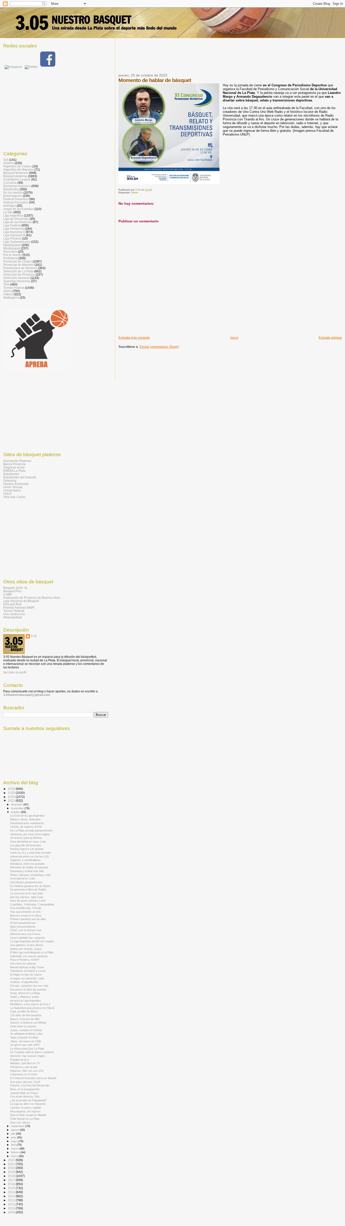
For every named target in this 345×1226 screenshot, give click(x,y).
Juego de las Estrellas (18, 209)
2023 (12, 800)
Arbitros (8, 163)
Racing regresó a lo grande (26, 848)
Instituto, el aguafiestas (24, 981)
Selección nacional (16, 277)
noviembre (17, 808)
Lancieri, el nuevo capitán (25, 1107)
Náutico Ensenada (16, 483)
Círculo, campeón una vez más (29, 985)
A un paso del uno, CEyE (25, 1081)
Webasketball (12, 617)
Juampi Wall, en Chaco (24, 1092)
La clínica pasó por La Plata (27, 1048)
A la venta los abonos (23, 963)
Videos (8, 294)
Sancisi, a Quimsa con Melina (28, 1022)
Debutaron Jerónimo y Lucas (28, 970)
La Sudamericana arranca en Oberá (32, 1007)
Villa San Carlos (14, 497)
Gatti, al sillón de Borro (24, 1011)
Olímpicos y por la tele (23, 1066)
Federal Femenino (16, 199)
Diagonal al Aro (13, 467)
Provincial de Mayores (18, 264)
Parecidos (10, 251)
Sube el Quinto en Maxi (24, 1037)
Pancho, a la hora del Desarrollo (29, 1085)
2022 (12, 1160)
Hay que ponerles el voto (25, 911)
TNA (6, 284)
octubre (16, 812)
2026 (12, 788)
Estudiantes (11, 474)
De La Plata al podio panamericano (31, 830)
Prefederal (10, 258)
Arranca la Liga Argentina (25, 1000)
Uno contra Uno (14, 614)
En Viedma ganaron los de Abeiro (30, 886)
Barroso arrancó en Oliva (25, 915)
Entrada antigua (330, 338)
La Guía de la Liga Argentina (27, 815)
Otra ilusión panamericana (26, 882)
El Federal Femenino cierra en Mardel (33, 1078)
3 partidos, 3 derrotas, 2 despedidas (32, 904)
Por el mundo (12, 254)
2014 (12, 1192)
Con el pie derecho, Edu (24, 1096)
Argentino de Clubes (17, 166)
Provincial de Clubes (17, 261)
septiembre (18, 1126)
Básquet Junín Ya (15, 587)
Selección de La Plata (18, 271)
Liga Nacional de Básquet (21, 601)
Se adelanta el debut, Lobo (26, 1033)
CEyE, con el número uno (25, 930)
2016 (12, 1184)
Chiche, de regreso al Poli (25, 826)
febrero (15, 1152)
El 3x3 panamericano (23, 922)
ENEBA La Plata (14, 470)
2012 (12, 1200)
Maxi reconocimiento (22, 926)
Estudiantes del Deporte (19, 477)
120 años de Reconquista (25, 1015)
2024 (12, 796)
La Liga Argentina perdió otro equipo (32, 941)
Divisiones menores (17, 186)
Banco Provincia (14, 464)
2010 (12, 1208)
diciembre (17, 804)
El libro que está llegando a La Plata (31, 952)
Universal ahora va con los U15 (29, 856)
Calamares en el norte (23, 1074)
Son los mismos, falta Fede (26, 897)
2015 (12, 1188)
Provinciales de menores (20, 268)
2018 (12, 1176)
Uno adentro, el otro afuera (26, 945)
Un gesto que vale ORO (25, 1044)
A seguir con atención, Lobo (27, 978)
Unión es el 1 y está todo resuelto (30, 852)
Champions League (17, 179)
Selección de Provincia (19, 274)
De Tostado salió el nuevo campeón (32, 1052)
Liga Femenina (13, 228)
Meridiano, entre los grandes (27, 863)
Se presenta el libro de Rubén (28, 889)
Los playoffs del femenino (25, 845)
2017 (12, 1180)
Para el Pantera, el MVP (24, 959)
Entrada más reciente (134, 338)
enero (15, 1156)
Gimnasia (9, 480)
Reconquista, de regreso (25, 1111)
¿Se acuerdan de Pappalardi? (28, 1100)
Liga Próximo (12, 238)
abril (14, 1144)
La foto (8, 212)
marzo (15, 1148)
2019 (12, 1171)
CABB (7, 594)
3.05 (34, 636)
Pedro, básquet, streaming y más (30, 874)
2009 (12, 1212)
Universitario (12, 490)
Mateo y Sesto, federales (25, 819)
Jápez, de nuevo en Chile (25, 1041)
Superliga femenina (16, 281)
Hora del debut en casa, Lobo (28, 841)
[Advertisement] (210, 58)
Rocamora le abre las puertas (28, 989)
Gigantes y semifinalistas (25, 860)
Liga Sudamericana (16, 241)
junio (14, 1137)
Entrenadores (12, 195)
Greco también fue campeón (27, 937)
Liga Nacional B (14, 235)
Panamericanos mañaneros (27, 823)
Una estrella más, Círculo (25, 907)
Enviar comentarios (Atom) (159, 347)
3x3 (5, 159)
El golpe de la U (19, 1059)
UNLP (7, 493)
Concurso (10, 182)
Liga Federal (12, 225)
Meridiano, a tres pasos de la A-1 (30, 1004)
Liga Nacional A (14, 231)
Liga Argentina (13, 215)
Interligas (9, 205)
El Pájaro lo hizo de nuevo (26, 974)
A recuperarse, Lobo (22, 878)
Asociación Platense (17, 460)
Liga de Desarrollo (16, 218)
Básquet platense (15, 176)
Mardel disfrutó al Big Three (27, 967)
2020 (12, 1167)
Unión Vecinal (12, 487)
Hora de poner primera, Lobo (27, 900)
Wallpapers (11, 297)
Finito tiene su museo (23, 1026)
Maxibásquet (12, 245)
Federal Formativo (15, 202)
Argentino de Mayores (18, 169)
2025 (12, 792)
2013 (12, 1196)
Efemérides (11, 189)
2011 (12, 1204)
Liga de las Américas (17, 222)
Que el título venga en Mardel (28, 1114)
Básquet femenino (15, 172)
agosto (15, 1129)
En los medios (13, 192)
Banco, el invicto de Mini (24, 1019)
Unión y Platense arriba (24, 996)
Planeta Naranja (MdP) (19, 607)
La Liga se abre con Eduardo (27, 1103)
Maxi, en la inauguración (25, 1089)
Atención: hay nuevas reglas (27, 1055)
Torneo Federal (13, 287)
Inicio (234, 338)
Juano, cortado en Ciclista (26, 1030)
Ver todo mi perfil (14, 672)
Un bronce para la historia (26, 837)
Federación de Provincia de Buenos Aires (31, 597)
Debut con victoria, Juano (25, 948)
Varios (134, 192)
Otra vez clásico (20, 1122)
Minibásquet (11, 248)
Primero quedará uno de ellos (28, 919)
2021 (12, 1164)
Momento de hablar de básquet (29, 867)
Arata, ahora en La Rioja (25, 993)
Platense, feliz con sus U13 (26, 1070)
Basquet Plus (12, 591)
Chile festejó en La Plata (24, 1118)
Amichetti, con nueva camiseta (28, 956)
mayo (14, 1141)
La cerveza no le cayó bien (26, 893)
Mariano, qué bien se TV (25, 1063)
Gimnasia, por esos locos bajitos (30, 834)
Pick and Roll (12, 604)
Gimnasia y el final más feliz (27, 871)
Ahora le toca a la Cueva (25, 933)
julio (13, 1133)
